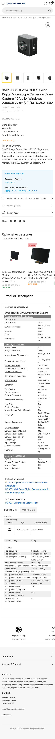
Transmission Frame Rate (15, 376)
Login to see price (10, 107)
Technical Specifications (16, 307)
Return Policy (13, 213)
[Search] (49, 10)
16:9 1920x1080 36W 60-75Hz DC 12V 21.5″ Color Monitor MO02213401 (40, 275)
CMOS (41, 347)
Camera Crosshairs (13, 395)
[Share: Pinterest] (20, 221)
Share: (4, 221)
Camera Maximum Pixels (15, 361)
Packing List (10, 509)
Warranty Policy (14, 205)
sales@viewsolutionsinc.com (13, 709)
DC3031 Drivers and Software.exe (21, 502)
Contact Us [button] (6, 715)
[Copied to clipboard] (24, 221)
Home (4, 17)
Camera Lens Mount (13, 371)
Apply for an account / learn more (21, 190)
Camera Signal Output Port (16, 368)
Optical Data (28, 509)
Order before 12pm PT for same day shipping (27, 198)
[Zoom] (48, 24)
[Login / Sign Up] (45, 3)
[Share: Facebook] (10, 221)
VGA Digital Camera (14, 344)
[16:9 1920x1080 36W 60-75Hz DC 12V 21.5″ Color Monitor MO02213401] (40, 255)
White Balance (11, 380)
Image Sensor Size (12, 350)
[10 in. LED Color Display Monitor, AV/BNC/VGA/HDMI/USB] (14, 255)
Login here (10, 182)
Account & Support (11, 664)
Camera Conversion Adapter (19, 316)
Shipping (5, 111)
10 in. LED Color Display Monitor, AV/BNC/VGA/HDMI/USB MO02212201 (14, 277)
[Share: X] (15, 221)
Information (7, 656)
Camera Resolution (12, 365)
